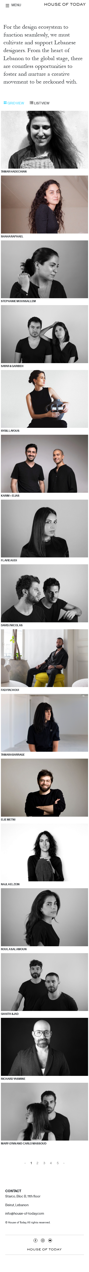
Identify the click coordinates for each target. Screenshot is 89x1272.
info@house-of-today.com (24, 1213)
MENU (16, 5)
